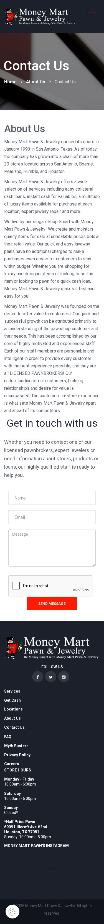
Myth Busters (16, 746)
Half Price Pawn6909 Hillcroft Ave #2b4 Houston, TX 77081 (25, 826)
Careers (11, 764)
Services (12, 691)
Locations (13, 709)
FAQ (7, 737)
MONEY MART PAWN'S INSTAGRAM (36, 845)
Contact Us (14, 727)
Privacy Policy (17, 755)
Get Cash (12, 700)
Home (10, 81)
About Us (35, 81)
